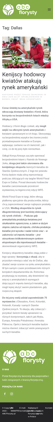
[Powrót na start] (20, 9)
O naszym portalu (39, 411)
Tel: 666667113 (13, 409)
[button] (49, 9)
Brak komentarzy (30, 99)
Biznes (6, 99)
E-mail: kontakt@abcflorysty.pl (22, 409)
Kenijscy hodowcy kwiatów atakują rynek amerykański (25, 80)
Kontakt (48, 408)
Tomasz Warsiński (32, 95)
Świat (14, 99)
